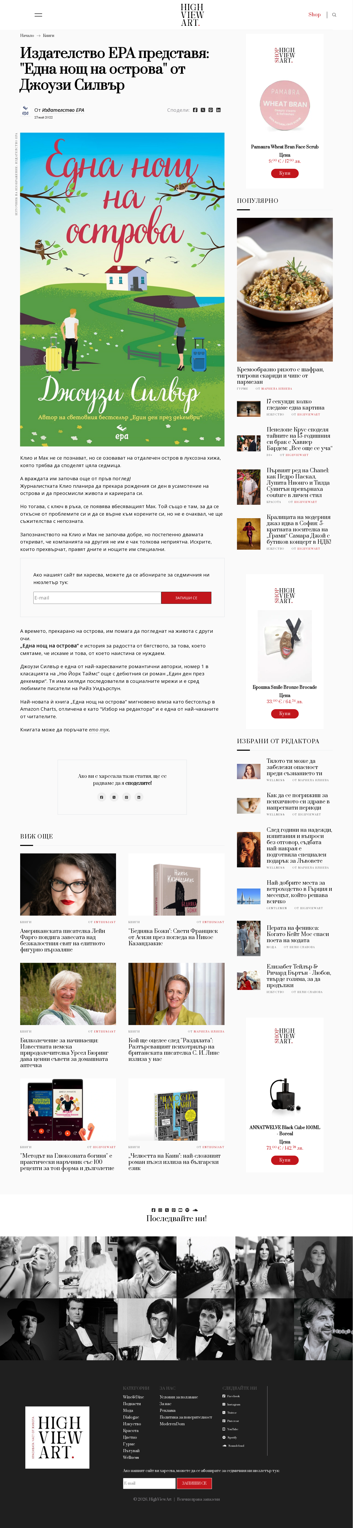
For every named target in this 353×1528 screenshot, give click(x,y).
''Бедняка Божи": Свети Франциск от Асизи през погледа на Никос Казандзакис (173, 937)
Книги (48, 35)
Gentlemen (277, 908)
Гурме (242, 388)
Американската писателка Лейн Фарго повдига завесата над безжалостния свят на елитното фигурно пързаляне (62, 940)
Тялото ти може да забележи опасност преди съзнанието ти (294, 767)
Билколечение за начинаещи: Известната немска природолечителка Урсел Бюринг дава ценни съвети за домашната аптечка (64, 1053)
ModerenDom (172, 1424)
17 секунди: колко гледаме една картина (296, 404)
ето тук (99, 729)
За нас (165, 1404)
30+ (270, 455)
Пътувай (131, 1451)
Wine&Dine (133, 1397)
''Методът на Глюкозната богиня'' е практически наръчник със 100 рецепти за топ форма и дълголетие (67, 1162)
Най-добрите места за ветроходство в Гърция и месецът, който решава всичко (299, 892)
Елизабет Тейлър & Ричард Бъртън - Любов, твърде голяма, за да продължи (299, 976)
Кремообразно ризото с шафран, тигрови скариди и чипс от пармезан (280, 376)
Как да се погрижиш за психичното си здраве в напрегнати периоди (298, 801)
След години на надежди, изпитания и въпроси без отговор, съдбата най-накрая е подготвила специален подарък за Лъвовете (299, 846)
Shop (315, 15)
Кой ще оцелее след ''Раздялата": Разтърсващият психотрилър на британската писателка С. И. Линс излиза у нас (173, 1050)
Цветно (130, 1437)
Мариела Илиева (209, 1031)
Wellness (276, 780)
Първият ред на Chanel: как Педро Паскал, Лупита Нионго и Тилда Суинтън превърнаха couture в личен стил (298, 483)
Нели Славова (302, 947)
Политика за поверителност (186, 1417)
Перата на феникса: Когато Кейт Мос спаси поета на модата (298, 934)
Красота (274, 502)
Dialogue (131, 1417)
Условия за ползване (179, 1397)
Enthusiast (105, 922)
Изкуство (275, 414)
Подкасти (132, 1404)
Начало (27, 35)
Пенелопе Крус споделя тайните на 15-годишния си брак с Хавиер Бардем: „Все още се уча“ (300, 439)
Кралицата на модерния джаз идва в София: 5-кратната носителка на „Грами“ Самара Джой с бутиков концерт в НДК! (299, 530)
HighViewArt (104, 1147)
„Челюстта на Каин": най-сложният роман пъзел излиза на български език (174, 1162)
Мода (272, 947)
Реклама (167, 1410)
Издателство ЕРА (63, 110)
